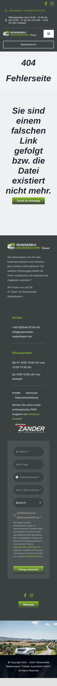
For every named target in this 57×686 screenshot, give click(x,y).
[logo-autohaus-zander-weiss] (28, 424)
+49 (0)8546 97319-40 (26, 327)
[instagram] (52, 4)
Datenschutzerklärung (33, 556)
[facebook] (46, 4)
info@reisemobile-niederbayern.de (27, 547)
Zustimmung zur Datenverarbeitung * (29, 515)
